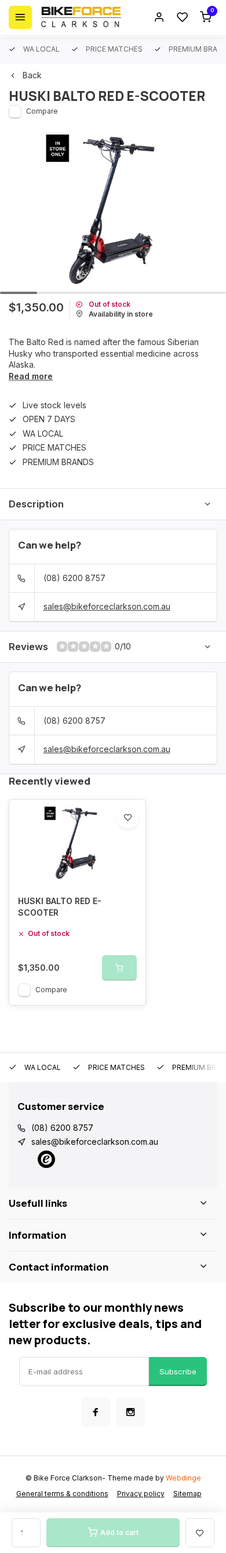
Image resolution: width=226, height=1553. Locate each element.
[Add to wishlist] (128, 817)
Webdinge (183, 1478)
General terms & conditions (62, 1493)
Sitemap (187, 1493)
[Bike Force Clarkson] (81, 17)
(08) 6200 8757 (74, 578)
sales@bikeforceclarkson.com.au (106, 606)
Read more (31, 376)
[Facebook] (95, 1412)
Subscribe (177, 1371)
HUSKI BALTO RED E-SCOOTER (59, 906)
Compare (42, 111)
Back (32, 75)
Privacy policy (141, 1493)
